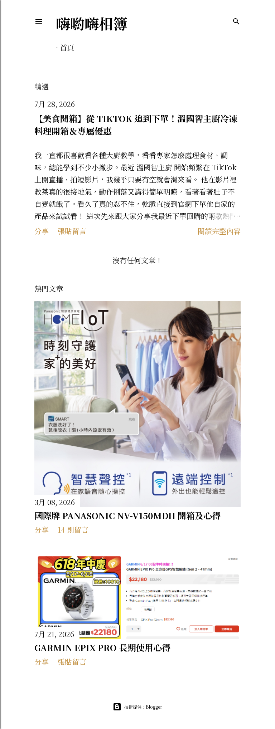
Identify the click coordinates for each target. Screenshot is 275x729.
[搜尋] (236, 20)
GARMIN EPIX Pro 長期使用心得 (102, 647)
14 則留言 (73, 529)
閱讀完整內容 (219, 231)
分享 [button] (41, 231)
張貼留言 (72, 231)
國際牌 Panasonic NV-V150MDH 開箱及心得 (127, 515)
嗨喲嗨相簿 (91, 23)
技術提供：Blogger (143, 707)
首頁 (67, 47)
